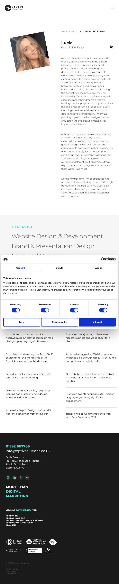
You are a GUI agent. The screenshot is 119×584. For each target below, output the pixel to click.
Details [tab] (59, 268)
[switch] (45, 310)
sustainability (23, 510)
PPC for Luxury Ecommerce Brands (24, 520)
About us (67, 31)
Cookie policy (12, 571)
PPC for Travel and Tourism (20, 523)
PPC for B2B (12, 516)
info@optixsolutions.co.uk (28, 451)
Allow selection (59, 322)
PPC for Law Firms (15, 518)
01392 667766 (18, 446)
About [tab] (98, 268)
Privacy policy (12, 569)
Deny (21, 322)
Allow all (97, 322)
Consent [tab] (20, 268)
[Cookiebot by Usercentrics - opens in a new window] (103, 259)
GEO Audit (11, 525)
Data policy (11, 573)
